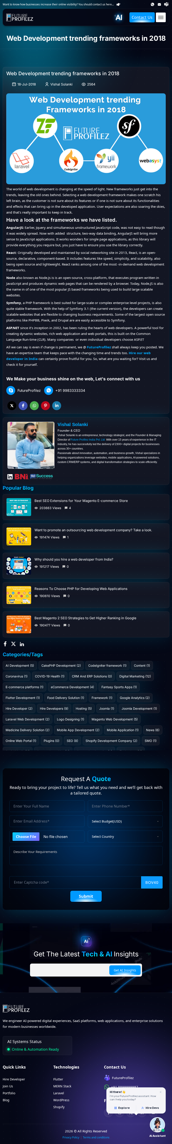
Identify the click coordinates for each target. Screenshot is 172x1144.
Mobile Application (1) (123, 730)
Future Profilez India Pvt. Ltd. (88, 439)
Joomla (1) (106, 708)
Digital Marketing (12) (135, 676)
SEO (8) (72, 741)
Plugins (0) (51, 741)
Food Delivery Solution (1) (65, 698)
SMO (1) (151, 741)
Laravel (58, 1093)
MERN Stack (62, 1086)
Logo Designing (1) (70, 719)
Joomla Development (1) (139, 708)
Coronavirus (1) (17, 676)
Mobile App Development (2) (78, 730)
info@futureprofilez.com (159, 4)
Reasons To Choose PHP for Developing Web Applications (80, 589)
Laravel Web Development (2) (27, 719)
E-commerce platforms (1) (24, 687)
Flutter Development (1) (23, 698)
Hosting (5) (84, 708)
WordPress (61, 1100)
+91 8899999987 (152, 4)
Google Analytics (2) (135, 698)
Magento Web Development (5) (115, 719)
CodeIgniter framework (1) (107, 665)
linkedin (56, 405)
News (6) (152, 730)
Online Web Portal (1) (21, 741)
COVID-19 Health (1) (49, 676)
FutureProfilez (166, 4)
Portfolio (9, 1093)
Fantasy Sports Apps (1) (119, 687)
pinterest (45, 405)
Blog (6, 1100)
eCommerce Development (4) (72, 687)
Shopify (58, 1107)
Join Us (8, 1086)
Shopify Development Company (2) (111, 741)
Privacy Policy (70, 1137)
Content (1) (142, 665)
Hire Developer (14, 1079)
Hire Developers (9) (54, 708)
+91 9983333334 (70, 390)
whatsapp (34, 405)
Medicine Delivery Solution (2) (27, 730)
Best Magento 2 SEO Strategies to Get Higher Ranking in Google (85, 618)
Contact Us (142, 17)
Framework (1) (102, 698)
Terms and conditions (96, 1137)
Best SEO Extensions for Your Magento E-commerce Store (81, 501)
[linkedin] (22, 643)
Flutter (58, 1079)
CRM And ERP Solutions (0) (92, 676)
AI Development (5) (20, 665)
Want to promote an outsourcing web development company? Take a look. (93, 530)
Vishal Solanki (61, 84)
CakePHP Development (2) (61, 665)
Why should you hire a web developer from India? (73, 559)
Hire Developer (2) (19, 708)
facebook (23, 405)
